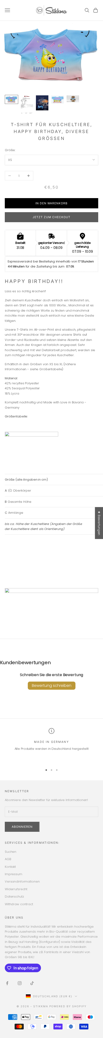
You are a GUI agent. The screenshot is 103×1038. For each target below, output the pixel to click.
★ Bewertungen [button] (99, 523)
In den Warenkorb (51, 203)
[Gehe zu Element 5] (73, 99)
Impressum (13, 874)
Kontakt (10, 866)
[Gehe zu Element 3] (42, 103)
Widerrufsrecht (16, 889)
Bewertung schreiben (51, 685)
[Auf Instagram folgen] (19, 983)
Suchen (10, 851)
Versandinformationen (22, 881)
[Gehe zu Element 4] (57, 99)
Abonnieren (22, 826)
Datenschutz (14, 896)
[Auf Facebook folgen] (7, 983)
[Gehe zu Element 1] (11, 99)
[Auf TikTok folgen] (32, 983)
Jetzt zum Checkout (51, 217)
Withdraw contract (19, 904)
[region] (51, 745)
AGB (8, 859)
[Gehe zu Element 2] (27, 104)
